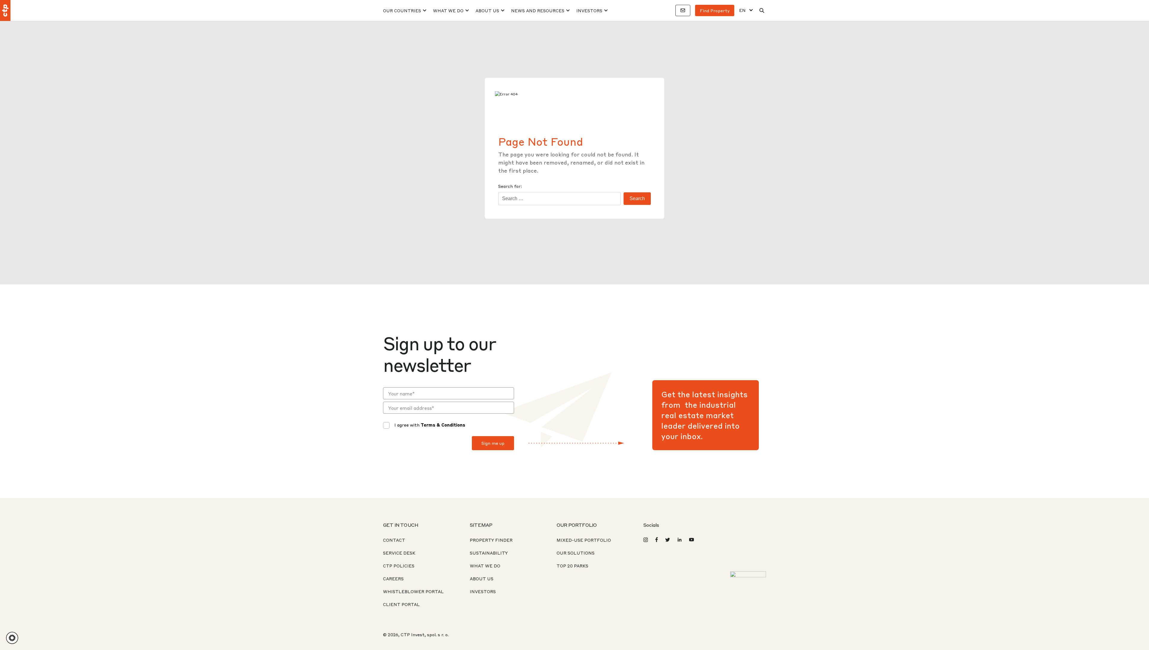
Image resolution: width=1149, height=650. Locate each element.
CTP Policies (398, 565)
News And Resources (537, 10)
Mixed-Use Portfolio (584, 540)
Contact (394, 540)
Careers (393, 578)
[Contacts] (682, 10)
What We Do (448, 10)
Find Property (714, 10)
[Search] (762, 10)
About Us (487, 10)
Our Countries (402, 10)
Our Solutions (576, 552)
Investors (589, 10)
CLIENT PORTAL (401, 604)
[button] (12, 638)
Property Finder (491, 540)
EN (742, 10)
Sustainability (489, 552)
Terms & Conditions (443, 424)
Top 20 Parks (572, 565)
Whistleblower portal (413, 591)
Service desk (399, 552)
